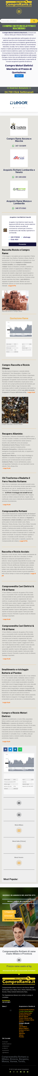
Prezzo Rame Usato (25, 1013)
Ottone (21, 1035)
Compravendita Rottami (26, 1010)
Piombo (21, 1037)
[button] (19, 11)
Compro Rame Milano (26, 1011)
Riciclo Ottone (23, 1016)
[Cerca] (34, 21)
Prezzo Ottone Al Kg (25, 1018)
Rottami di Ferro (24, 1030)
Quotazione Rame (25, 1015)
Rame (21, 1025)
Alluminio (22, 1033)
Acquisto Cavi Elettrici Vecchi (20, 217)
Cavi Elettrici (23, 1027)
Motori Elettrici (24, 1028)
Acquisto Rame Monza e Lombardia (19, 202)
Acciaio (21, 1032)
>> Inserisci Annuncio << (19, 88)
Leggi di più (19, 76)
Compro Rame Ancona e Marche (19, 139)
